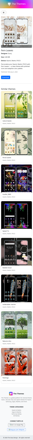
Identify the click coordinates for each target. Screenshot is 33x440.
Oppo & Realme (16, 412)
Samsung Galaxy (16, 414)
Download (5, 77)
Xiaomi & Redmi (16, 410)
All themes (16, 416)
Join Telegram (20, 429)
